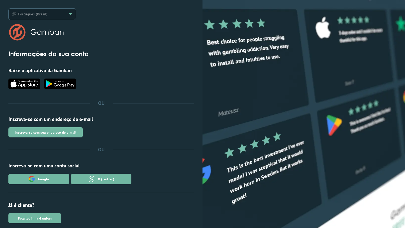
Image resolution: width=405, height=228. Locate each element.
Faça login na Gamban (35, 218)
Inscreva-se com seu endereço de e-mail (45, 132)
